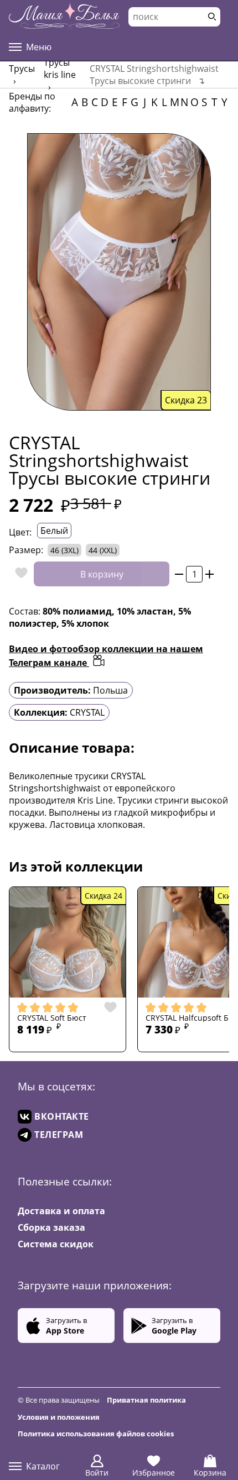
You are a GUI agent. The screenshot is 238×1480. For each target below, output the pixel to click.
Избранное (153, 1472)
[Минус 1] (179, 573)
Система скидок (56, 1244)
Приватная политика (146, 1400)
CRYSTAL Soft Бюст (51, 1018)
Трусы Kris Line (60, 68)
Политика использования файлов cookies (96, 1434)
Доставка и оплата (61, 1211)
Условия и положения (59, 1417)
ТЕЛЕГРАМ (58, 1135)
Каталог (43, 1466)
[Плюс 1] (209, 573)
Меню (38, 47)
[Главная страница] (64, 16)
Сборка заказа (51, 1227)
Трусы (22, 68)
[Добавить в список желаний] (18, 573)
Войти (96, 1472)
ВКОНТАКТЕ (61, 1116)
